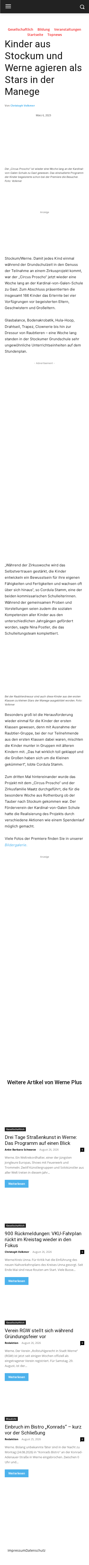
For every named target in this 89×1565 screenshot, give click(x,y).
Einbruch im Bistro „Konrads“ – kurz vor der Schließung (43, 1430)
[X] (35, 194)
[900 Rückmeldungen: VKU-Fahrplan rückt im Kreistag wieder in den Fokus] (44, 1208)
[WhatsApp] (57, 194)
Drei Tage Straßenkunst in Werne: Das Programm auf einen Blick (41, 1140)
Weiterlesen (16, 1184)
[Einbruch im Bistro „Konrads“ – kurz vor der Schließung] (44, 1401)
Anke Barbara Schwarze (20, 1149)
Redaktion (11, 1343)
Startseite (35, 35)
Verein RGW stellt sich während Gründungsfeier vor (39, 1333)
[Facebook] (24, 194)
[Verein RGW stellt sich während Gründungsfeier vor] (44, 1305)
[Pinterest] (46, 194)
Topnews (54, 35)
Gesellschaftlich (20, 30)
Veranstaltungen (67, 30)
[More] (68, 194)
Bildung (43, 30)
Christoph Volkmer (22, 105)
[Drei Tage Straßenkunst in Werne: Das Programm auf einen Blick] (44, 1112)
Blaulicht (11, 1418)
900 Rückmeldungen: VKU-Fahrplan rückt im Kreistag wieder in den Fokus (43, 1239)
